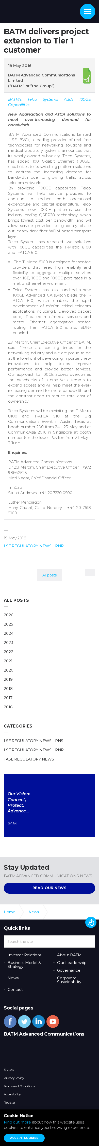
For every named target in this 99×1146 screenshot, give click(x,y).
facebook (10, 1021)
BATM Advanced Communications (31, 10)
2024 (8, 633)
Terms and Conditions (19, 1086)
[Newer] (90, 572)
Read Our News (49, 888)
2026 (8, 614)
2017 (8, 697)
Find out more (17, 1122)
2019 (8, 679)
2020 (8, 670)
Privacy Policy (14, 1078)
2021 (8, 661)
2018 (8, 688)
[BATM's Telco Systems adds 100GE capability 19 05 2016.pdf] (87, 75)
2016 (8, 707)
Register (9, 1102)
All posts (16, 600)
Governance (68, 970)
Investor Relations (24, 955)
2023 (8, 642)
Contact (15, 989)
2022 (8, 651)
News (13, 978)
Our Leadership (72, 963)
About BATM (69, 955)
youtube (52, 1021)
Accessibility (12, 1094)
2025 (8, 624)
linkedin (38, 1021)
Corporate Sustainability (69, 980)
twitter (24, 1021)
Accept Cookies (24, 1138)
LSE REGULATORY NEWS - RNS (33, 740)
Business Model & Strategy (24, 964)
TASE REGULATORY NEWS (29, 759)
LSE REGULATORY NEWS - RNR (34, 545)
